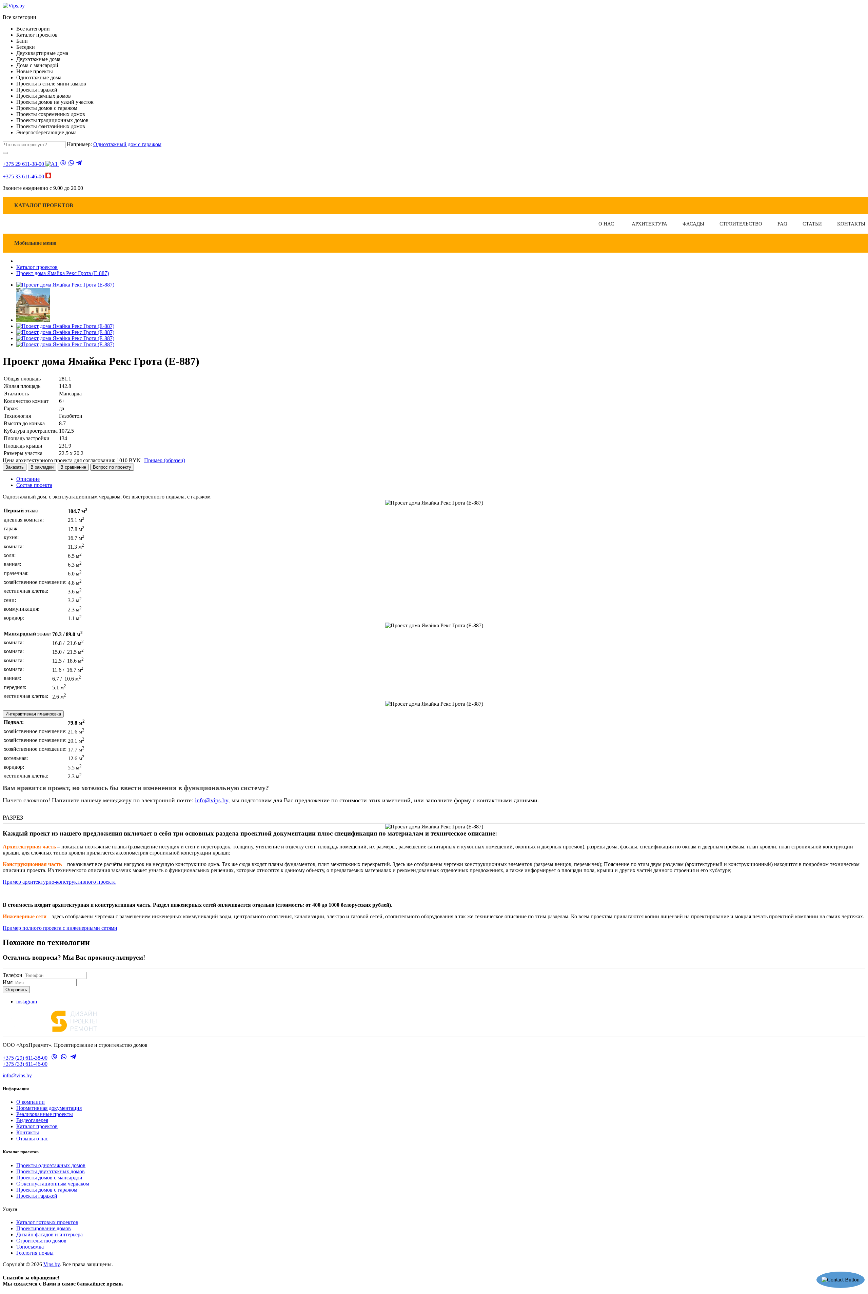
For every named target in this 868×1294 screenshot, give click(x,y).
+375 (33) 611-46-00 (25, 1064)
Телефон (12, 975)
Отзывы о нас (32, 1138)
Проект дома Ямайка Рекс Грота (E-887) (62, 273)
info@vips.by (211, 800)
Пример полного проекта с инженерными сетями (60, 928)
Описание (28, 479)
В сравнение (73, 467)
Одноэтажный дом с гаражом (127, 144)
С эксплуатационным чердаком (52, 1184)
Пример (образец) (164, 460)
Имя (8, 982)
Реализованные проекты (44, 1114)
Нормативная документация (49, 1108)
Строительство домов (41, 1240)
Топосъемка (30, 1247)
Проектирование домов (43, 1228)
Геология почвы (35, 1253)
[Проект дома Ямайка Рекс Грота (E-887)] (65, 285)
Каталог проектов (37, 267)
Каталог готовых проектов (47, 1222)
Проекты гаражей (36, 1196)
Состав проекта (34, 485)
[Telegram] (79, 163)
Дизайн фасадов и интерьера (49, 1234)
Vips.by (51, 1264)
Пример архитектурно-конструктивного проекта (59, 882)
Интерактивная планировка (33, 714)
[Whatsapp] (71, 163)
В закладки (42, 467)
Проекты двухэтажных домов (50, 1171)
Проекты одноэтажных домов (50, 1165)
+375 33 (23, 176)
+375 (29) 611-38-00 (25, 1058)
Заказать (14, 467)
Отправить (16, 989)
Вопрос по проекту (112, 467)
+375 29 (23, 164)
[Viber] (63, 163)
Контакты (27, 1132)
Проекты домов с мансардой (49, 1177)
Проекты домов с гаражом (46, 1190)
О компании (30, 1102)
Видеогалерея (32, 1120)
